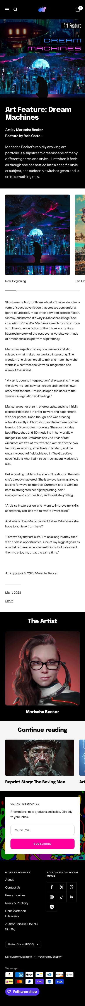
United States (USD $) (21, 944)
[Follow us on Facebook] (52, 887)
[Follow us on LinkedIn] (71, 897)
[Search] (15, 10)
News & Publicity (16, 903)
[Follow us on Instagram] (52, 897)
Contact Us (12, 887)
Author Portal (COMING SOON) (21, 926)
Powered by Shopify (49, 956)
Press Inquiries (15, 895)
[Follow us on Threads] (71, 887)
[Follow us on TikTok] (61, 897)
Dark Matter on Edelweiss (15, 913)
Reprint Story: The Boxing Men (35, 782)
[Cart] (77, 10)
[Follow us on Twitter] (61, 887)
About (9, 880)
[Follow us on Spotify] (52, 907)
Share (9, 601)
